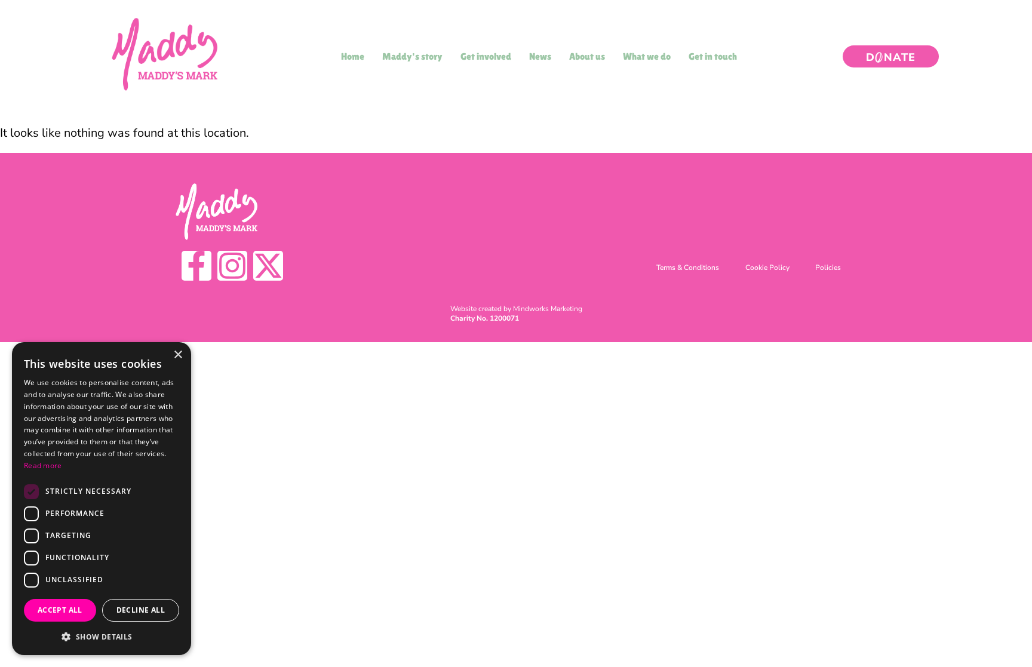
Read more (43, 465)
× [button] (177, 355)
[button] (101, 636)
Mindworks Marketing (547, 308)
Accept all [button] (60, 610)
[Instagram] (232, 266)
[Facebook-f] (196, 266)
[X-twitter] (268, 266)
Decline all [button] (140, 610)
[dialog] (101, 498)
